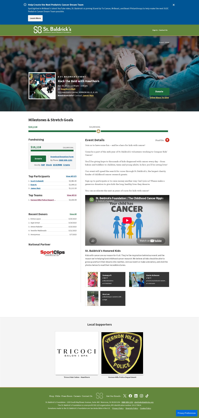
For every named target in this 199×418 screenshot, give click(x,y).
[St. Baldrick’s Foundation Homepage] (52, 30)
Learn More (35, 18)
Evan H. (34, 184)
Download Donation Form (62, 156)
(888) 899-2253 (65, 160)
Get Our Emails (113, 396)
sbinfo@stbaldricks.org (144, 402)
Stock (49, 164)
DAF (43, 164)
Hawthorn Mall (68, 89)
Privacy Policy (118, 408)
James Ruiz (88, 95)
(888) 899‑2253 (127, 402)
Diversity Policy (132, 408)
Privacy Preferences (187, 413)
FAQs (57, 396)
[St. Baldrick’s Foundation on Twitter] (124, 396)
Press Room (66, 396)
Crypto (66, 164)
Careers (77, 396)
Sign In (155, 30)
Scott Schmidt (37, 181)
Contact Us (163, 30)
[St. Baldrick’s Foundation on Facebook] (130, 396)
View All (73, 214)
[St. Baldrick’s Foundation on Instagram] (141, 396)
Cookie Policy (145, 408)
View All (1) (71, 195)
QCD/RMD (57, 164)
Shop (51, 396)
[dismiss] (173, 4)
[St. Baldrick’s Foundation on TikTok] (147, 396)
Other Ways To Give (159, 97)
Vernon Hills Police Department (43, 200)
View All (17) (71, 176)
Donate (159, 91)
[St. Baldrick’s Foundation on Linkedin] (136, 396)
